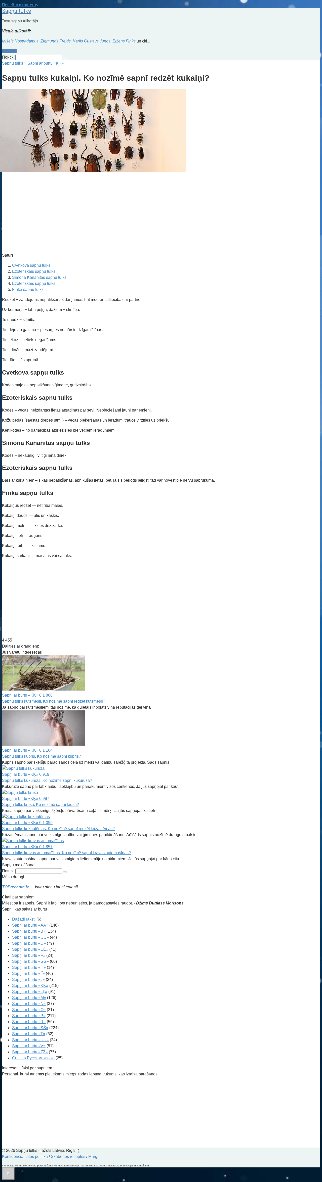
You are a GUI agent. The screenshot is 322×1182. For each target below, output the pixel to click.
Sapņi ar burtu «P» (29, 1016)
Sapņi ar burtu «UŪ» (30, 1040)
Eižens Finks (124, 41)
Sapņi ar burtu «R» (29, 1022)
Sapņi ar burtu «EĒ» (30, 949)
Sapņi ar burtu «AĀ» (30, 925)
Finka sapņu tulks (28, 289)
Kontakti (9, 51)
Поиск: (8, 57)
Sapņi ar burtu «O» (29, 1010)
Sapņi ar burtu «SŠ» (30, 1028)
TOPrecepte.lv (15, 887)
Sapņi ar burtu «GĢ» (30, 961)
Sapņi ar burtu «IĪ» (28, 973)
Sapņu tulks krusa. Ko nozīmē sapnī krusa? (40, 804)
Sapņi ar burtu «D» (29, 943)
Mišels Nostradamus (20, 41)
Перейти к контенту (20, 5)
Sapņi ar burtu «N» (29, 1004)
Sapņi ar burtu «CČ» (30, 937)
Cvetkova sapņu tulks (31, 265)
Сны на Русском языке (33, 1058)
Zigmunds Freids (56, 41)
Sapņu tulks (16, 11)
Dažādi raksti (23, 919)
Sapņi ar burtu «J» (28, 979)
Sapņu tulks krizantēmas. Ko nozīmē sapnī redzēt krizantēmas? (58, 829)
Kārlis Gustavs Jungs (91, 41)
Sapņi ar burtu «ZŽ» (30, 1052)
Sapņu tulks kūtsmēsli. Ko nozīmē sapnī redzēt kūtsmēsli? (53, 701)
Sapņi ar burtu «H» (29, 967)
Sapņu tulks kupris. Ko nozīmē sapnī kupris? (41, 756)
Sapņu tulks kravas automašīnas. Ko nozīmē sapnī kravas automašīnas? (66, 853)
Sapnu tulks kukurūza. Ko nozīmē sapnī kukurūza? (47, 780)
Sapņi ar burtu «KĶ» (30, 985)
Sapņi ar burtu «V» (29, 1046)
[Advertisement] (153, 213)
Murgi (93, 1156)
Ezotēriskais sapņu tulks (33, 271)
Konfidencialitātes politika (25, 1156)
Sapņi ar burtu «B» (29, 931)
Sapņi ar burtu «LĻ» (29, 991)
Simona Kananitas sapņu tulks (39, 277)
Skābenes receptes (68, 1156)
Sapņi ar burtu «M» (29, 997)
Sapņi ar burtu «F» (28, 955)
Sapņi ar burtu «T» (28, 1034)
